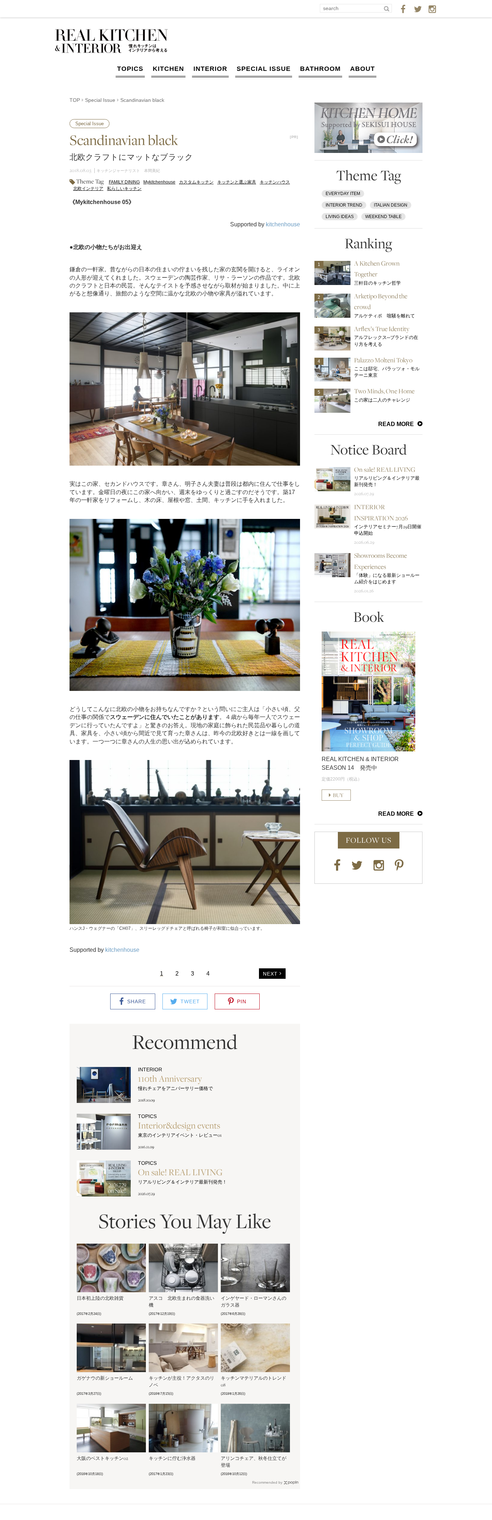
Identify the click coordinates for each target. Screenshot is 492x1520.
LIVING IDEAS (340, 216)
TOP (75, 100)
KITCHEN (168, 68)
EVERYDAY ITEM (343, 193)
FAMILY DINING (124, 182)
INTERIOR (210, 68)
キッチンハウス (275, 182)
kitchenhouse (283, 224)
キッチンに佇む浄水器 (172, 1458)
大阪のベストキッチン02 (102, 1458)
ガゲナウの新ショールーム (105, 1378)
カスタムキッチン (196, 182)
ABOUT (362, 68)
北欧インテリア (88, 188)
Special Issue (100, 100)
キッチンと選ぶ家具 (236, 182)
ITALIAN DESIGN (390, 205)
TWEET (190, 1001)
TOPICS (130, 68)
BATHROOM (320, 68)
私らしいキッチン (124, 188)
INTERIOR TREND (344, 205)
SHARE (136, 1001)
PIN (241, 1001)
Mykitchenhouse (159, 182)
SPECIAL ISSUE (264, 68)
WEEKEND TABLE (383, 216)
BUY (338, 795)
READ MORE (396, 424)
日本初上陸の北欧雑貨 (100, 1298)
